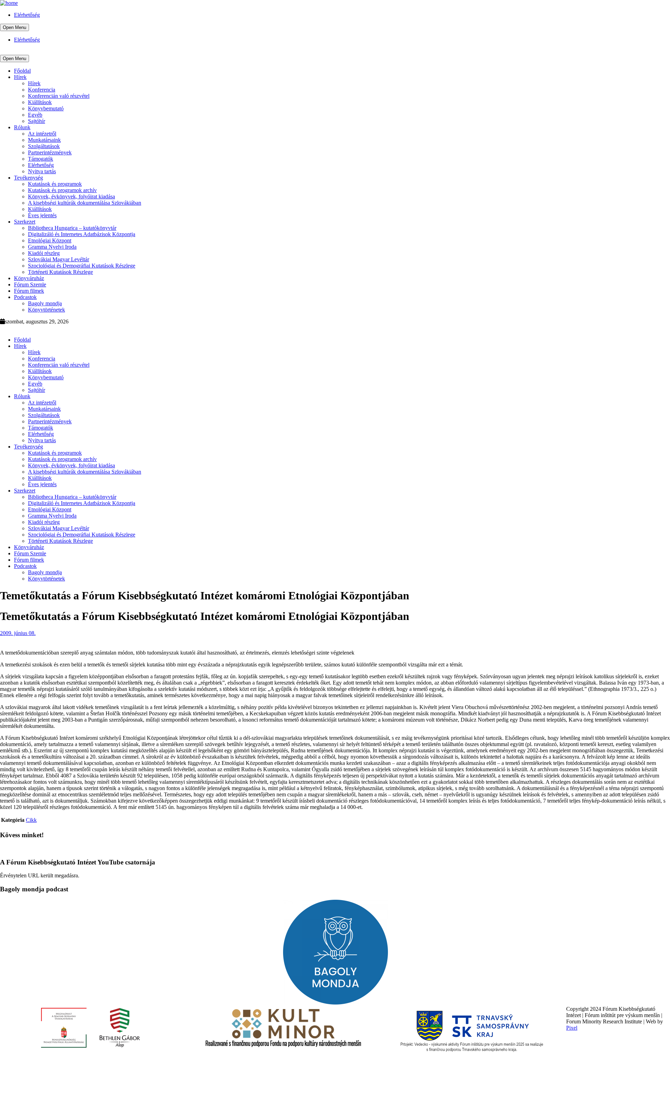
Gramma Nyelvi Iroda (52, 247)
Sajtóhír (36, 121)
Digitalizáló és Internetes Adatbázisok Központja (81, 234)
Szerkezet (24, 222)
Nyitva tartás (42, 171)
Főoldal (22, 71)
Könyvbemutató (46, 108)
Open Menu (14, 27)
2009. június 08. (18, 633)
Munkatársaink (44, 140)
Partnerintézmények (50, 152)
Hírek (20, 77)
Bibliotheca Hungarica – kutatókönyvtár (72, 228)
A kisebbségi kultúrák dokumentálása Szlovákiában (84, 203)
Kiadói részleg (44, 253)
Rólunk (22, 127)
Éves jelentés (42, 215)
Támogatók (40, 159)
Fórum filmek (29, 291)
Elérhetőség (27, 15)
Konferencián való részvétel (58, 96)
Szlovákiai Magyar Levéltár (58, 259)
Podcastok (25, 297)
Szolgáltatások (44, 146)
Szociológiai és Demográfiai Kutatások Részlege (81, 266)
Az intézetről (42, 134)
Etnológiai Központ (49, 240)
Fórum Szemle (30, 284)
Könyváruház (29, 278)
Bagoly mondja (45, 303)
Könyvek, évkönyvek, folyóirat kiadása (71, 196)
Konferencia (41, 90)
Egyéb (35, 115)
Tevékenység (28, 178)
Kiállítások (40, 102)
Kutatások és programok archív (62, 190)
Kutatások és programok (55, 184)
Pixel (571, 1028)
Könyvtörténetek (46, 310)
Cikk (31, 820)
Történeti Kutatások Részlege (60, 272)
